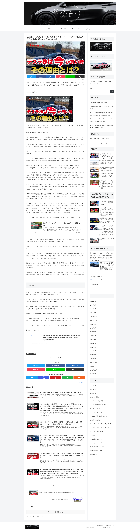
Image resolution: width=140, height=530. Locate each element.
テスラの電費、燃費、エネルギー (100, 416)
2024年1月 (93, 312)
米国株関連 (93, 454)
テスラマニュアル (95, 420)
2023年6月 (93, 339)
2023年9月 (93, 328)
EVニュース (93, 385)
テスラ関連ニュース (32, 353)
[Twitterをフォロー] (32, 377)
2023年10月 (93, 324)
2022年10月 (93, 370)
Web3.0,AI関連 (94, 397)
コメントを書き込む (55, 512)
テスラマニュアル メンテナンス (99, 427)
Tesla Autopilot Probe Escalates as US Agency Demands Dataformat (101, 120)
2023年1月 (93, 358)
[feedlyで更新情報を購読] (67, 377)
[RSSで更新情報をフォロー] (79, 377)
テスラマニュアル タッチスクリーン (100, 424)
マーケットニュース (96, 443)
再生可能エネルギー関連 (97, 447)
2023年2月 (93, 355)
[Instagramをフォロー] (43, 377)
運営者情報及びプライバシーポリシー (105, 525)
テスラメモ (93, 435)
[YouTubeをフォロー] (55, 377)
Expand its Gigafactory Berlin (98, 102)
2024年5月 (93, 301)
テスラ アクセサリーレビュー (99, 404)
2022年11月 (93, 366)
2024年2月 (93, 309)
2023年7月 (93, 335)
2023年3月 (93, 351)
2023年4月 (93, 347)
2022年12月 (93, 362)
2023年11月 (93, 320)
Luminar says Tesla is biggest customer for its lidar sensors (101, 108)
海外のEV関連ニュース (97, 450)
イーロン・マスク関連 (96, 401)
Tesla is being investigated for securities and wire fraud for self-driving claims (101, 114)
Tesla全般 (93, 393)
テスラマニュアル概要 (96, 431)
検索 (91, 88)
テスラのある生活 (95, 408)
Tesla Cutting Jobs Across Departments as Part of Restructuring (101, 126)
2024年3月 (93, 305)
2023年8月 (93, 332)
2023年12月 (93, 316)
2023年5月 (93, 343)
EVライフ (93, 389)
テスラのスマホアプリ (96, 412)
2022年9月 (93, 374)
